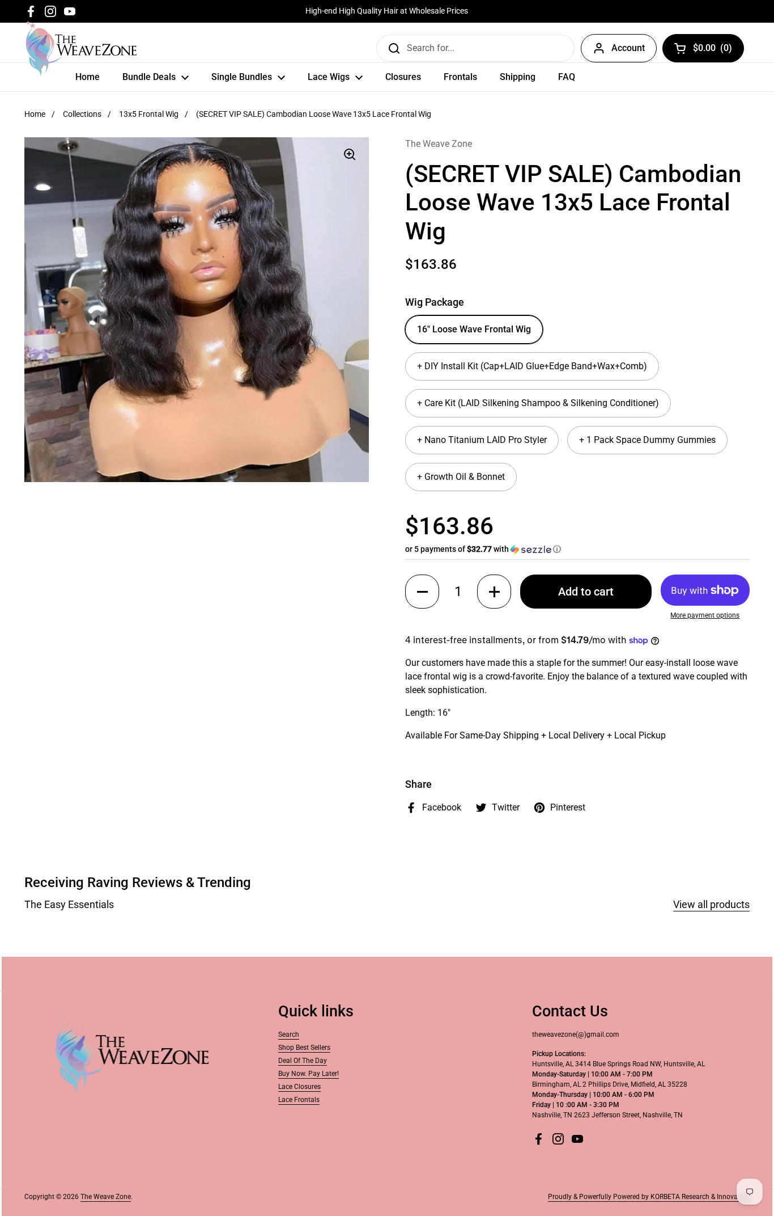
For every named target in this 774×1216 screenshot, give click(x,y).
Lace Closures (299, 1087)
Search (288, 1034)
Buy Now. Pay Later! (308, 1074)
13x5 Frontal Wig (148, 114)
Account (628, 48)
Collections (82, 114)
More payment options (704, 615)
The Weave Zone (105, 1197)
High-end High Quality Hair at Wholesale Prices (386, 11)
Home (34, 114)
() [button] (713, 50)
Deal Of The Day (302, 1061)
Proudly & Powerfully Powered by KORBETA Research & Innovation (649, 1197)
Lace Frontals (299, 1100)
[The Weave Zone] (81, 48)
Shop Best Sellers (304, 1048)
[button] (577, 549)
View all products (711, 904)
